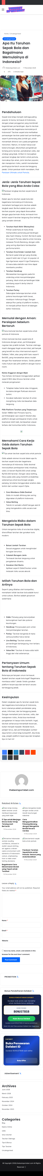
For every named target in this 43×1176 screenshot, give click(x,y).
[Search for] (40, 10)
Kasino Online (7, 1127)
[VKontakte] (4, 757)
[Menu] (3, 10)
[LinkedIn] (16, 752)
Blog (3, 1123)
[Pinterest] (27, 752)
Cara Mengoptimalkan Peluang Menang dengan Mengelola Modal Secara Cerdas (30, 825)
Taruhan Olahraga (8, 1139)
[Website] (21, 794)
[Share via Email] (10, 757)
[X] (10, 752)
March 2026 (6, 1093)
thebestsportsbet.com (13, 68)
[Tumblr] (21, 752)
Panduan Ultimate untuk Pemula (15, 172)
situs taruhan (7, 1135)
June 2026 (6, 1089)
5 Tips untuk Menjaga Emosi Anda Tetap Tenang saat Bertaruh (11, 822)
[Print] (16, 757)
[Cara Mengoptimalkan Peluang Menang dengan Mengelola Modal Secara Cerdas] (31, 812)
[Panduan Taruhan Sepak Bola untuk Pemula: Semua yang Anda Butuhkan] (31, 842)
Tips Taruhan (6, 1146)
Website (5, 941)
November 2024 (8, 1101)
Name (5, 920)
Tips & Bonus (7, 1142)
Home (6, 34)
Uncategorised (15, 34)
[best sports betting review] (15, 10)
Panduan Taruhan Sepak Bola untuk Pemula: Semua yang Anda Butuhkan (31, 853)
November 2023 (8, 1109)
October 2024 (7, 1105)
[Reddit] (33, 752)
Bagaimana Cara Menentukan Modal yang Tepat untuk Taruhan (10, 867)
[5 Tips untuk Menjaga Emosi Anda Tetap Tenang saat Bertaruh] (11, 812)
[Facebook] (4, 752)
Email (4, 930)
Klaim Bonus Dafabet (21, 1019)
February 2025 (7, 1097)
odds (4, 1131)
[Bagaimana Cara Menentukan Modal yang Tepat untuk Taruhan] (11, 849)
